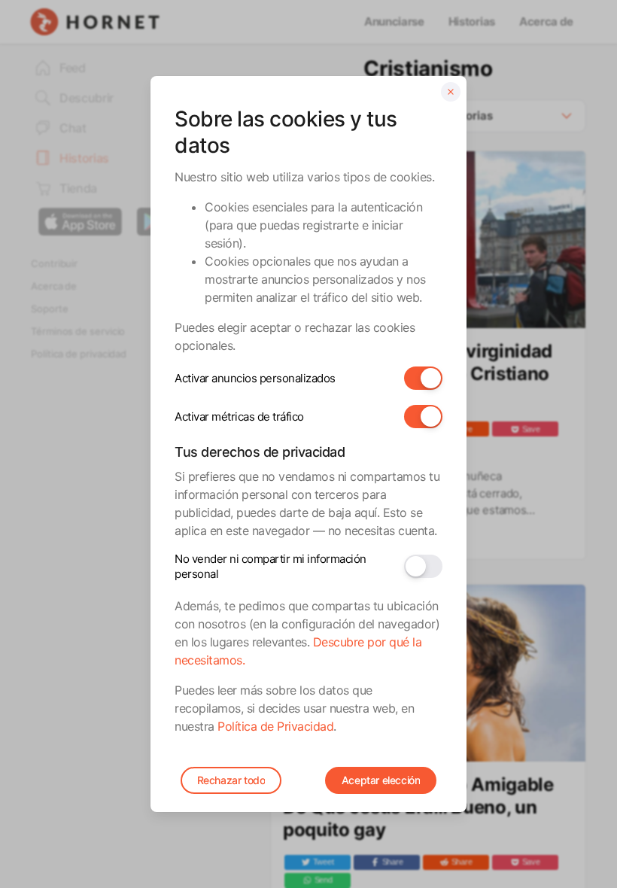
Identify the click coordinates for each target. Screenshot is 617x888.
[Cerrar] (450, 92)
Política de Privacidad (275, 726)
